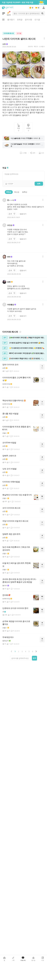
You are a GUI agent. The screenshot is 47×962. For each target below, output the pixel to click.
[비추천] (15, 213)
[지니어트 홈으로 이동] (8, 7)
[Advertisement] (23, 26)
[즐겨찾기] (20, 331)
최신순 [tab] (16, 192)
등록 (38, 184)
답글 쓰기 (23, 214)
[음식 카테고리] (3, 13)
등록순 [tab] (24, 192)
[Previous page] (11, 651)
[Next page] (36, 651)
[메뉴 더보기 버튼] (3, 19)
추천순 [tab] (8, 192)
